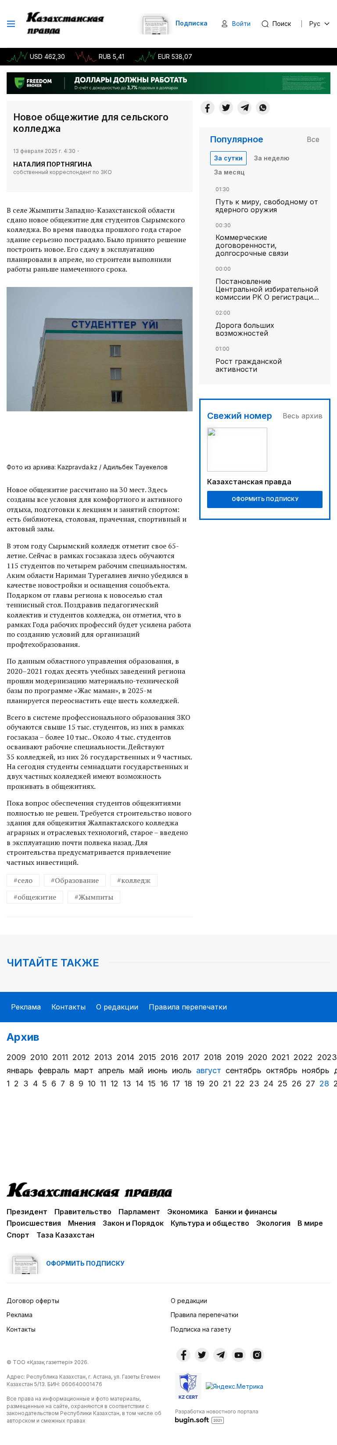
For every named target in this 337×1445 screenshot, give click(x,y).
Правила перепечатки (188, 1006)
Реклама (26, 1006)
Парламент (139, 1211)
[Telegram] (244, 108)
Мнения (82, 1223)
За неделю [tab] (271, 158)
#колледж (134, 880)
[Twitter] (226, 108)
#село (23, 880)
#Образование (75, 880)
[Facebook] (208, 108)
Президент (27, 1211)
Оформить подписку (265, 499)
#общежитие (35, 897)
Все (313, 139)
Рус (314, 23)
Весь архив (303, 415)
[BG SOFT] (216, 1416)
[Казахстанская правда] (66, 23)
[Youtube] (239, 1355)
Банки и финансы (246, 1211)
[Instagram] (257, 1355)
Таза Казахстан (65, 1235)
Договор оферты (33, 1300)
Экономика (187, 1211)
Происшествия (34, 1223)
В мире (310, 1223)
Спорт (18, 1235)
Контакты (68, 1006)
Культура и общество (210, 1223)
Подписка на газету (201, 1329)
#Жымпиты (94, 897)
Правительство (82, 1211)
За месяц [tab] (229, 172)
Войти (241, 23)
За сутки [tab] (228, 158)
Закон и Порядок (133, 1223)
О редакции (117, 1006)
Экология (273, 1223)
